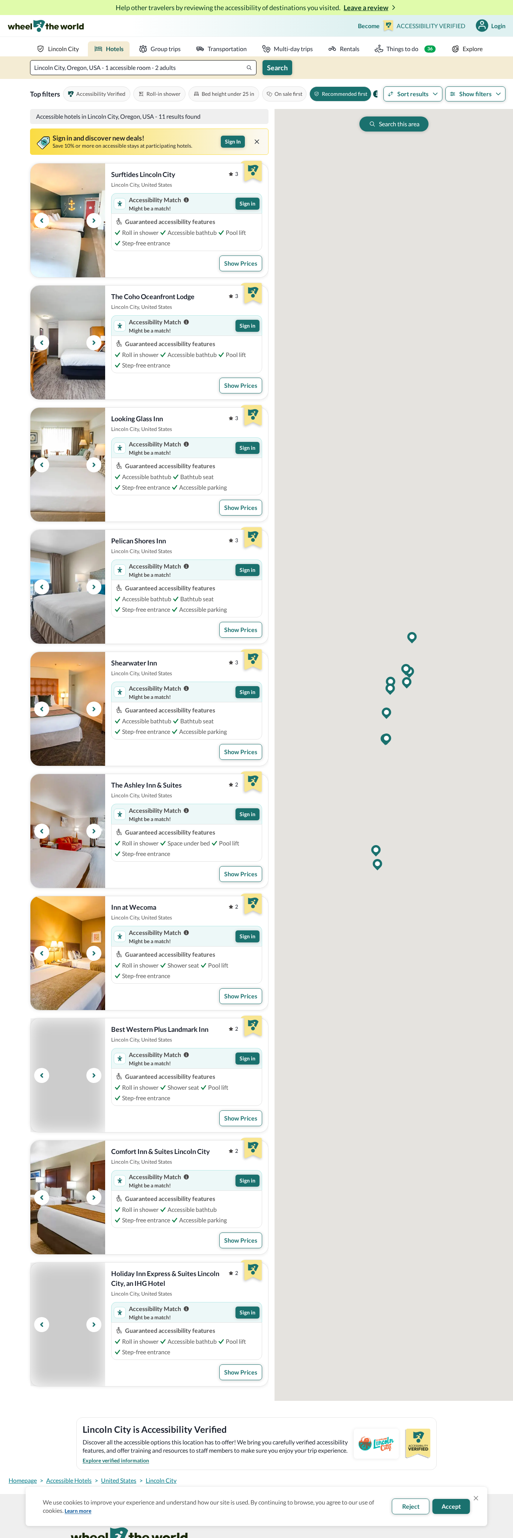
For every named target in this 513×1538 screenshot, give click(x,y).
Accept (451, 1506)
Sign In (233, 141)
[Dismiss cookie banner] (476, 1498)
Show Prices (240, 263)
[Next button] (93, 220)
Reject (410, 1506)
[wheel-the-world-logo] (46, 26)
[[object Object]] (257, 141)
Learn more (78, 1511)
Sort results (413, 93)
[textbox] (143, 67)
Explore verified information (116, 1461)
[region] (67, 220)
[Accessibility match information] (186, 200)
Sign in (247, 203)
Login (498, 25)
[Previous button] (41, 220)
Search (277, 68)
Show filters (475, 93)
